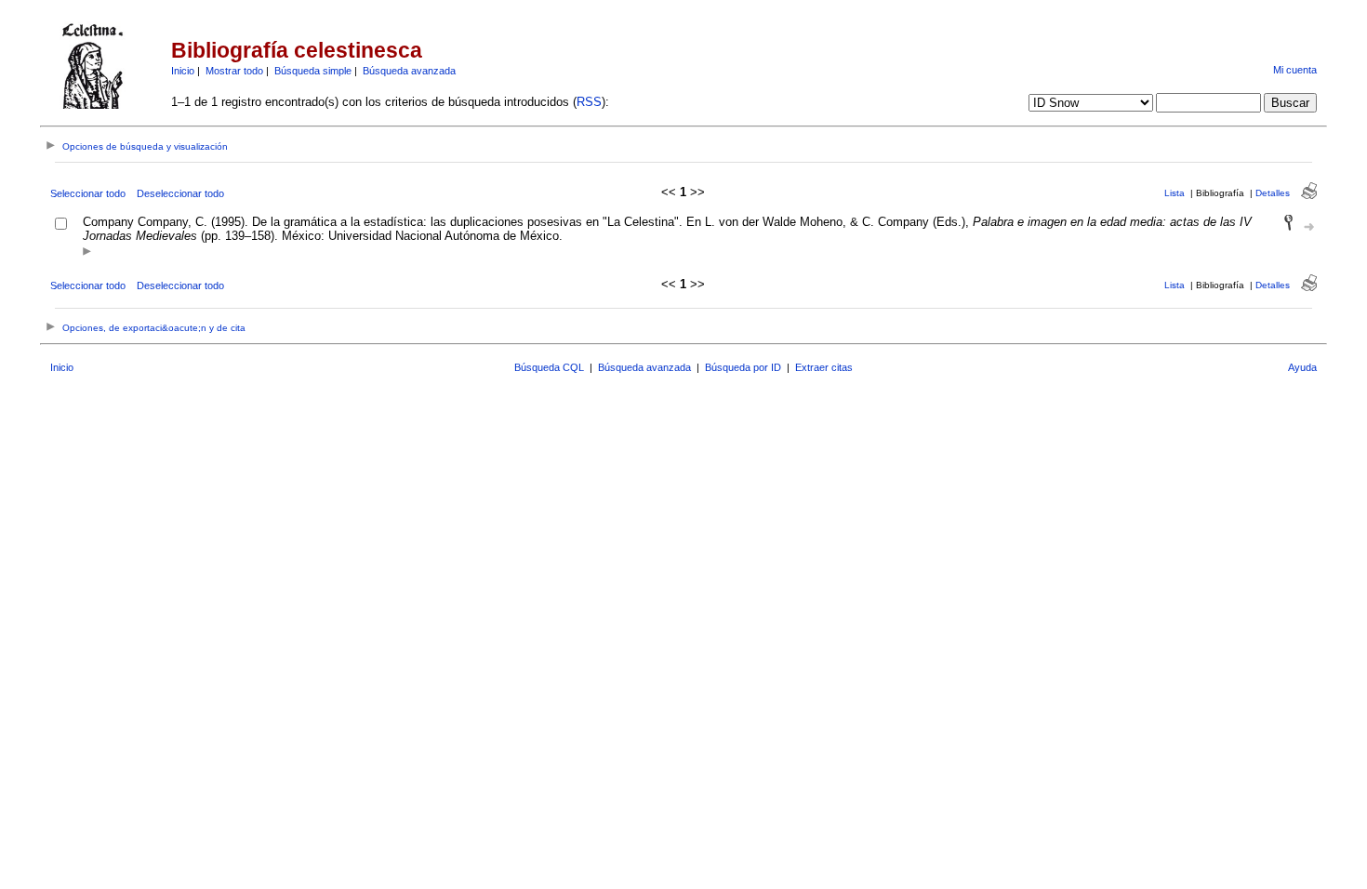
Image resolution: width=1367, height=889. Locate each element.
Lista (1174, 193)
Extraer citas (824, 367)
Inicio (182, 70)
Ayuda (1302, 367)
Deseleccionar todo (180, 193)
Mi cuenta (1295, 69)
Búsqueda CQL (549, 367)
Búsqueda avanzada (409, 70)
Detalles (1272, 193)
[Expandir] (87, 252)
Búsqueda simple (313, 70)
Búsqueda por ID (743, 367)
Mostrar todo (234, 70)
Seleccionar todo (88, 193)
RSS (589, 102)
